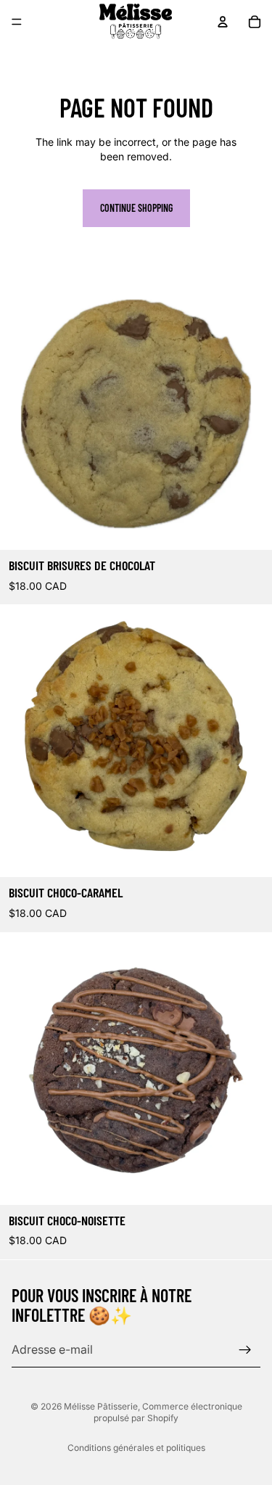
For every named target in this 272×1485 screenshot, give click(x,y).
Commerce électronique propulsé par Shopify (168, 1412)
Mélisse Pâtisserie (101, 1406)
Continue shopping (136, 208)
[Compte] (223, 22)
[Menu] (16, 21)
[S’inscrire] (245, 1349)
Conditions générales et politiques (136, 1447)
